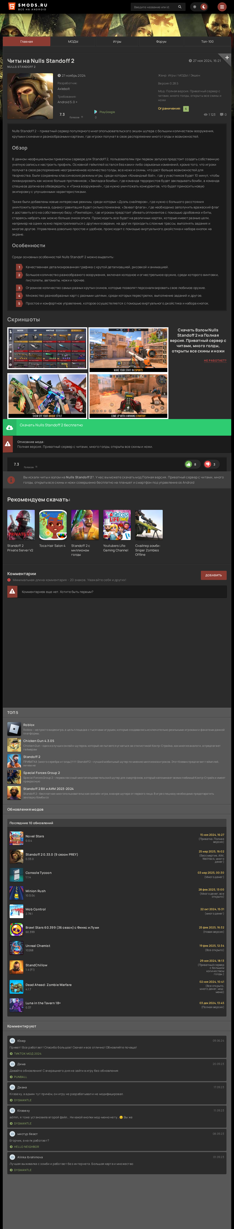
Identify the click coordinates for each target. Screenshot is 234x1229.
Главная (26, 41)
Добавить (213, 575)
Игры (117, 41)
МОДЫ (73, 41)
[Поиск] (180, 7)
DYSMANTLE (23, 1100)
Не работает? (215, 360)
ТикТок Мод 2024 (28, 1054)
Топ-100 (207, 41)
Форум (161, 41)
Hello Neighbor (26, 1147)
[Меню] (222, 6)
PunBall (20, 1077)
